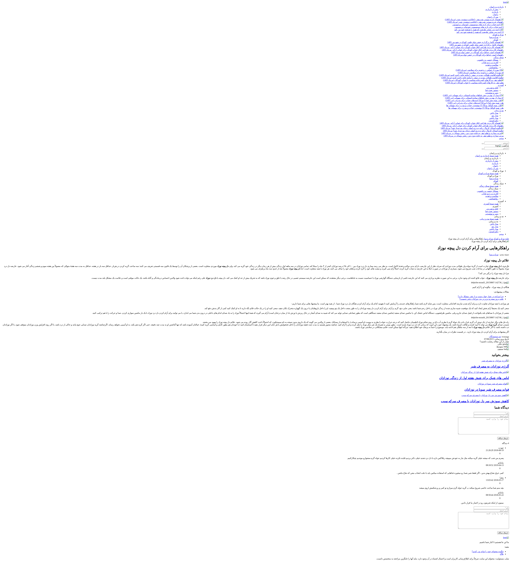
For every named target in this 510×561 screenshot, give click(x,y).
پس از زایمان (492, 17)
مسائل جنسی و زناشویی (487, 60)
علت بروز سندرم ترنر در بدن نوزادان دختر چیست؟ (481, 299)
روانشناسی (493, 67)
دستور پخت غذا (491, 90)
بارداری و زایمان (496, 7)
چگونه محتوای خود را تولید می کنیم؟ (488, 551)
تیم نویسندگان (495, 336)
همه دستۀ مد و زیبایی (489, 219)
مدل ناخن (494, 113)
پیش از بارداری (491, 9)
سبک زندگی (498, 57)
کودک (495, 40)
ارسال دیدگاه (503, 438)
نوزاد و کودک (498, 35)
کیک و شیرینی (492, 88)
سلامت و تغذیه (491, 65)
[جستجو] (483, 143)
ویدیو (501, 138)
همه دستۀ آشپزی (490, 204)
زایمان (495, 14)
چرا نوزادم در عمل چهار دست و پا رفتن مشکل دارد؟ (481, 296)
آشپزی (501, 85)
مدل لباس (493, 118)
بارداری (495, 12)
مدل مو (495, 115)
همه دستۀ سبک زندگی (488, 186)
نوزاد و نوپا (493, 37)
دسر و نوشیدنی (491, 93)
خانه (507, 239)
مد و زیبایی (499, 110)
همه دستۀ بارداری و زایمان (486, 156)
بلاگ (502, 554)
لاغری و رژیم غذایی (489, 62)
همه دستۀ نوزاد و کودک (488, 173)
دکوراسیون (493, 120)
